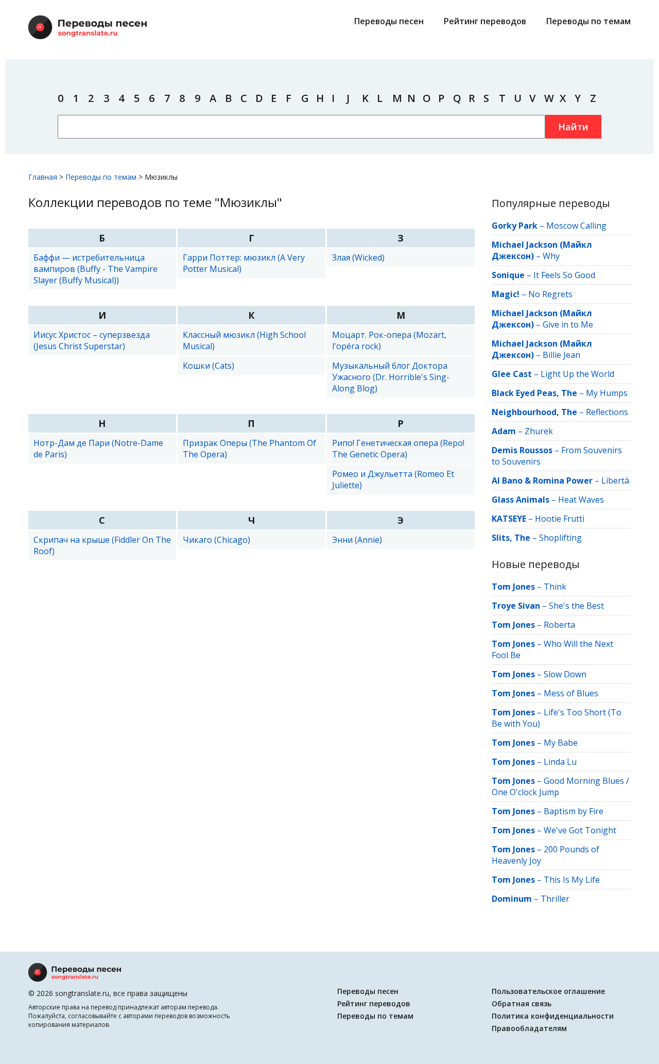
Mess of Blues (571, 693)
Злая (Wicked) (358, 257)
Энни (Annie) (357, 539)
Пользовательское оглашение (548, 991)
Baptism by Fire (573, 811)
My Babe (561, 742)
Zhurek (539, 431)
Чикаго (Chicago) (216, 539)
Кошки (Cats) (208, 365)
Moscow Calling (576, 225)
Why (551, 256)
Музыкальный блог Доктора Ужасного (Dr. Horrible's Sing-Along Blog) (390, 377)
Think (555, 586)
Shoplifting (560, 537)
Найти (573, 127)
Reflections (607, 412)
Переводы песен (389, 21)
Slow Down (565, 674)
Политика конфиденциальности (553, 1016)
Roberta (559, 624)
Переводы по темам (588, 21)
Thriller (555, 898)
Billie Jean (561, 355)
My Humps (607, 393)
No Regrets (550, 294)
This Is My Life (572, 879)
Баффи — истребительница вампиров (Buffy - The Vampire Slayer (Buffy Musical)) (95, 269)
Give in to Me (568, 324)
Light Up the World (577, 374)
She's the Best (576, 605)
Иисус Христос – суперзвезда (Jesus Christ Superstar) (91, 340)
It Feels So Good (564, 275)
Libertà (615, 480)
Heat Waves (581, 499)
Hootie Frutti (559, 518)
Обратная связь (521, 1003)
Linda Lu (560, 761)
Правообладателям (529, 1028)
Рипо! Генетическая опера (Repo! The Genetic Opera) (398, 448)
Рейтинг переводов (485, 21)
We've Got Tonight (580, 830)
